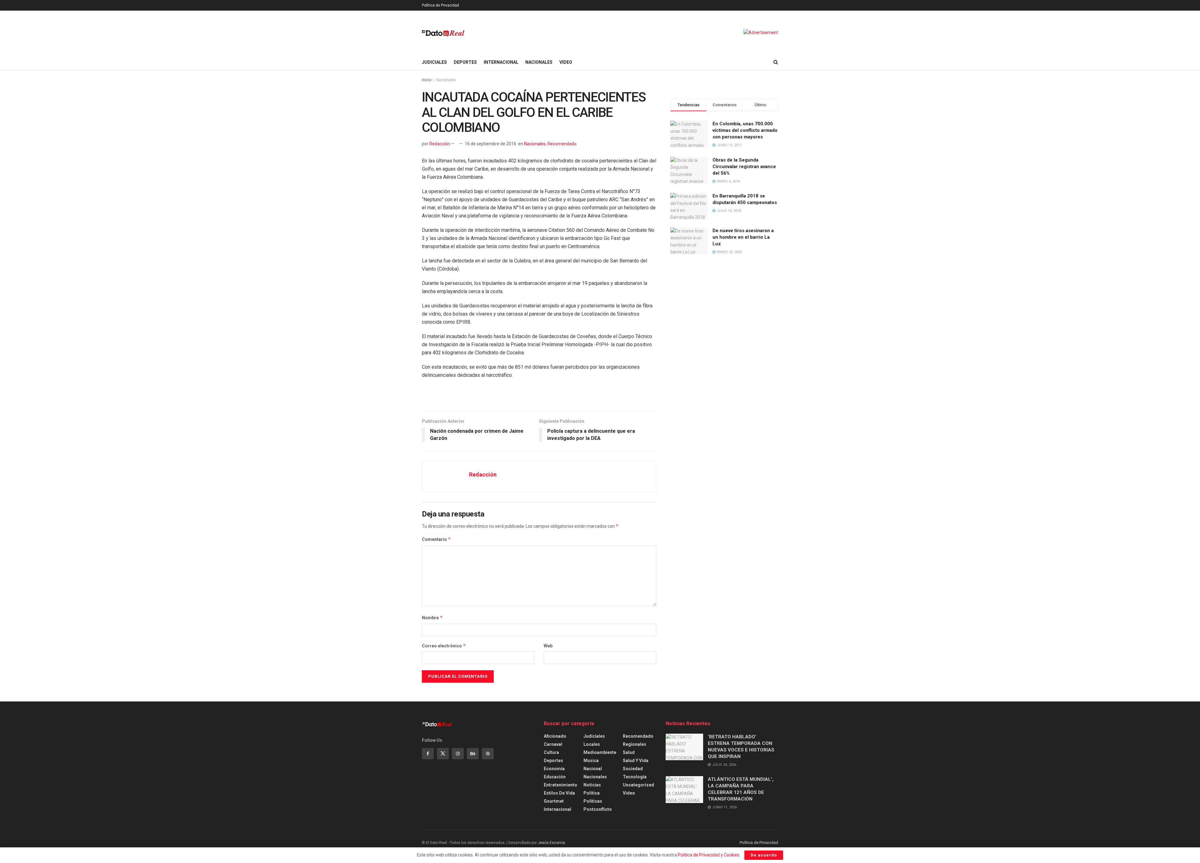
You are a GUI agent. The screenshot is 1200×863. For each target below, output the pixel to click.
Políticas (592, 801)
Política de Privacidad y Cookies (708, 854)
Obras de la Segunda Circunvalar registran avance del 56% (744, 166)
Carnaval (553, 744)
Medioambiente (599, 752)
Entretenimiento (560, 784)
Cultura (551, 752)
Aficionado (555, 736)
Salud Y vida (635, 760)
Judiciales (434, 62)
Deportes (465, 62)
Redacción (439, 143)
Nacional (592, 768)
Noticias (592, 784)
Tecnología (635, 776)
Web (548, 645)
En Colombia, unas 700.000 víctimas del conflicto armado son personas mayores (745, 130)
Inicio (426, 80)
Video (565, 62)
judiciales (594, 736)
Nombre (432, 618)
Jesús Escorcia (551, 843)
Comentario (436, 539)
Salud (629, 752)
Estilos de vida (559, 793)
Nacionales (538, 62)
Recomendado (562, 143)
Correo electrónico (444, 646)
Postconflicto (597, 809)
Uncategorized (638, 784)
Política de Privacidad (440, 5)
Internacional (501, 62)
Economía (554, 768)
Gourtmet (554, 801)
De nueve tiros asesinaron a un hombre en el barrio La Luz (743, 237)
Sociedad (633, 768)
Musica (591, 760)
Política (591, 793)
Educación (555, 776)
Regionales (634, 744)
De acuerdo (764, 855)
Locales (591, 744)
